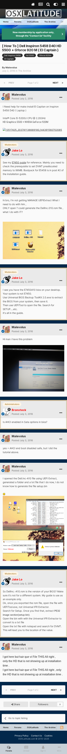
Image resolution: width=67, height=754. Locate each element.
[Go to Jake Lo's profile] (6, 152)
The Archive (24, 70)
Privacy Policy (22, 735)
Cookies (48, 735)
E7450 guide (19, 162)
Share (16, 704)
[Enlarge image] (32, 129)
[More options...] (60, 97)
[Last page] (62, 82)
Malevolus (11, 67)
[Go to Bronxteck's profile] (6, 412)
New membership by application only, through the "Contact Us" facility (33, 34)
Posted (22, 98)
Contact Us (36, 735)
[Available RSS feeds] (61, 727)
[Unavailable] (33, 240)
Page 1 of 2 (33, 82)
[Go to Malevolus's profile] (6, 96)
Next (55, 82)
